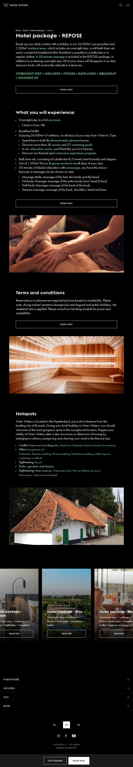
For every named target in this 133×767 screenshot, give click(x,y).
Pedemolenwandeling (82, 453)
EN (66, 724)
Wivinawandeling (61, 453)
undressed (74, 140)
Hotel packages (37, 30)
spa (94, 44)
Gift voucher (55, 760)
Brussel (38, 462)
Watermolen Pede (62, 470)
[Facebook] (66, 736)
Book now (79, 760)
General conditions (66, 748)
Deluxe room (52, 120)
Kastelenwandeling (41, 453)
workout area (37, 48)
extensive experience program (76, 153)
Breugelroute (33, 449)
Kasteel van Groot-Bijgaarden (44, 445)
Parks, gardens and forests (36, 466)
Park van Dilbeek (81, 470)
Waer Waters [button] (11, 679)
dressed (56, 140)
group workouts (62, 163)
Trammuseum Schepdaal (45, 475)
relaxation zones (41, 149)
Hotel (25, 30)
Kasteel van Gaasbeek (71, 445)
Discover (67, 633)
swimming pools (82, 145)
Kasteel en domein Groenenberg (99, 445)
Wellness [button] (9, 688)
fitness (44, 163)
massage (74, 168)
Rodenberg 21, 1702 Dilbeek (66, 745)
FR (78, 724)
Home (18, 30)
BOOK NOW (66, 89)
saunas (56, 145)
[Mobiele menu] (127, 5)
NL (54, 724)
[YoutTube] (74, 736)
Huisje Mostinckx (43, 470)
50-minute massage (52, 57)
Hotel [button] (6, 706)
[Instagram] (58, 736)
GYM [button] (6, 697)
